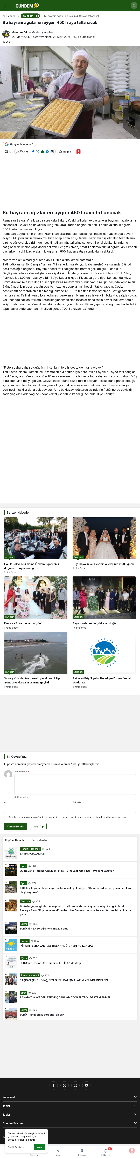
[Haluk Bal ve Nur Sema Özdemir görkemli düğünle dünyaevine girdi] (35, 545)
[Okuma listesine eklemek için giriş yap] (78, 151)
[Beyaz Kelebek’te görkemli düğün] (104, 602)
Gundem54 (19, 32)
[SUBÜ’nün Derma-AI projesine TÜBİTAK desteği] (70, 962)
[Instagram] (75, 1085)
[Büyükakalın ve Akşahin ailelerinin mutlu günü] (104, 545)
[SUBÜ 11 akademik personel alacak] (70, 1012)
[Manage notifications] (132, 1150)
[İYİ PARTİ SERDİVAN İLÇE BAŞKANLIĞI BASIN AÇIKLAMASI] (70, 945)
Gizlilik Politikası (16, 1147)
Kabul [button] (39, 1147)
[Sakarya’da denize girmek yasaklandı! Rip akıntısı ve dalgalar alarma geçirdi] (35, 660)
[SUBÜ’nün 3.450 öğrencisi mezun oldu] (70, 927)
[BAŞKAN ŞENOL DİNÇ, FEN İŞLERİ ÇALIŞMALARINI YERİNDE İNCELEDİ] (70, 979)
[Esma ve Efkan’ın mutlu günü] (35, 602)
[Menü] (6, 5)
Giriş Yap (38, 826)
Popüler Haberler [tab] (15, 840)
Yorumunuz (21, 771)
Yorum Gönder (15, 826)
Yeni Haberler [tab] (39, 840)
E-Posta (78, 802)
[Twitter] (64, 1085)
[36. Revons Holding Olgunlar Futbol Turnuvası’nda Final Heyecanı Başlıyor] (70, 870)
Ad (6, 802)
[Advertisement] (70, 183)
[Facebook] (54, 1085)
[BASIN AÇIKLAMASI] (70, 852)
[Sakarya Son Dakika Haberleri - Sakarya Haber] (27, 5)
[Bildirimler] (134, 5)
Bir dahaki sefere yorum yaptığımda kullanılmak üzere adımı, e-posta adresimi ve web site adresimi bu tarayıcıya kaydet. (69, 817)
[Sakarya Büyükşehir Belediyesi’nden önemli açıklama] (104, 660)
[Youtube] (86, 1085)
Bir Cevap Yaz (16, 756)
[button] (37, 15)
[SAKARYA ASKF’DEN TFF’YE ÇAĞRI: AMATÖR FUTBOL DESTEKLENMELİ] (70, 996)
